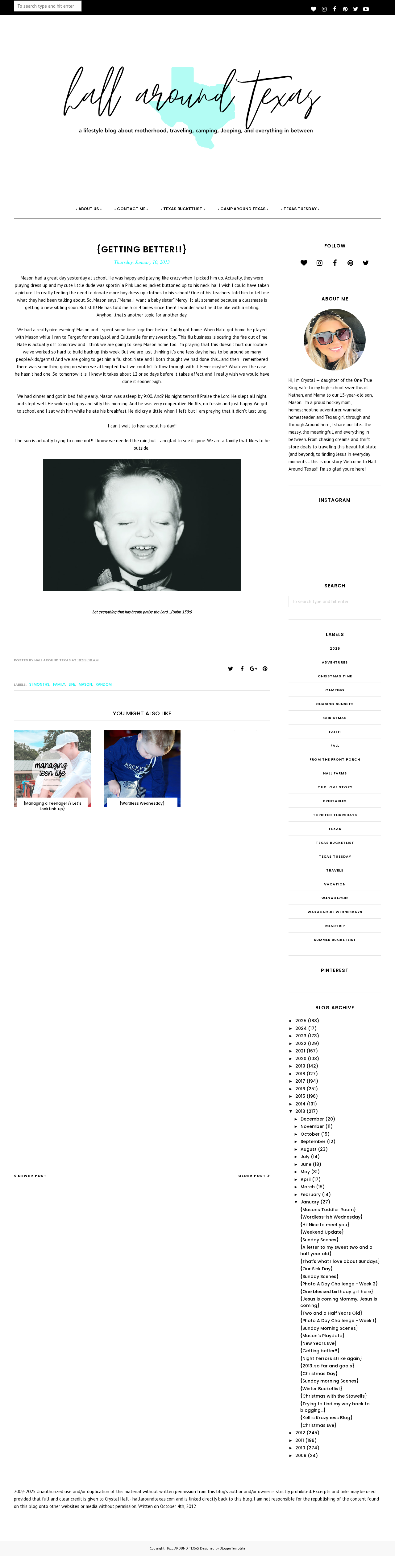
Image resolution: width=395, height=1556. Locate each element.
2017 (300, 1081)
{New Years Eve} (318, 1343)
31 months (39, 684)
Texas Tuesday (335, 856)
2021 (300, 1051)
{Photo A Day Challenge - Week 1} (338, 1320)
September (313, 1141)
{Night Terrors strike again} (331, 1358)
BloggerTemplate (232, 1548)
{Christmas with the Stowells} (333, 1396)
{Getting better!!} (319, 1351)
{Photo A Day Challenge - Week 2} (339, 1284)
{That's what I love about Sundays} (340, 1261)
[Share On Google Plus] (253, 669)
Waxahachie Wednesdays (335, 911)
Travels (334, 870)
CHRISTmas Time (335, 676)
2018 (300, 1074)
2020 (300, 1059)
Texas (334, 828)
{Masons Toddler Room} (328, 1210)
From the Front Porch (335, 759)
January (310, 1202)
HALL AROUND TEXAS (182, 1548)
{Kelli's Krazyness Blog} (326, 1418)
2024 (301, 1028)
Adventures (335, 662)
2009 (300, 1455)
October (310, 1134)
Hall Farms (335, 773)
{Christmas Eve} (318, 1425)
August (309, 1149)
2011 (299, 1440)
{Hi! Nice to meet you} (324, 1225)
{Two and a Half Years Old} (331, 1313)
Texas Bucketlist (335, 842)
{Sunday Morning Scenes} (329, 1328)
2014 (300, 1104)
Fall (335, 745)
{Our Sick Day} (316, 1269)
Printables (335, 800)
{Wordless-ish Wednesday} (331, 1217)
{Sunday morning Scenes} (329, 1381)
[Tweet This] (230, 669)
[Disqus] (142, 918)
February (311, 1194)
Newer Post (32, 1175)
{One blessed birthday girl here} (336, 1291)
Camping (334, 690)
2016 (300, 1089)
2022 (300, 1043)
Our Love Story (335, 787)
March (308, 1187)
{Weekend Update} (322, 1232)
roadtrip (335, 925)
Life (72, 684)
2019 (300, 1066)
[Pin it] (265, 669)
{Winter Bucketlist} (321, 1389)
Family (59, 684)
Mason (85, 684)
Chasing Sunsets (335, 703)
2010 (300, 1448)
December (312, 1119)
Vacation (335, 884)
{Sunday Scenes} (319, 1240)
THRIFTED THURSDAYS (335, 814)
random (104, 684)
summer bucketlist (335, 939)
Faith (335, 731)
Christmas (335, 717)
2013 (300, 1111)
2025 (335, 648)
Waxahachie (335, 898)
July (305, 1157)
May (305, 1172)
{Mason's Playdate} (322, 1336)
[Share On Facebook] (242, 669)
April (306, 1179)
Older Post (252, 1175)
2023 (300, 1036)
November (312, 1126)
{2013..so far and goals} (327, 1366)
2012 (300, 1433)
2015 (300, 1096)
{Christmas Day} (319, 1373)
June (306, 1164)
